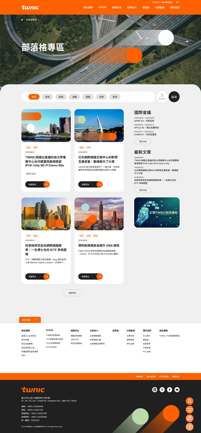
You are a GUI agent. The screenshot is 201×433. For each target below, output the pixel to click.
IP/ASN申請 (189, 409)
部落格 (115, 330)
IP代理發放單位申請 (54, 339)
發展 (88, 97)
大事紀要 (146, 347)
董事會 (146, 340)
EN (177, 2)
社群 (101, 97)
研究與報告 (164, 376)
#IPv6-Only (30, 174)
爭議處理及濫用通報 (29, 351)
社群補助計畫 (95, 340)
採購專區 (139, 376)
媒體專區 (176, 376)
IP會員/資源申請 (53, 335)
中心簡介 (146, 336)
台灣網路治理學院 (97, 344)
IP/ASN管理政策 (53, 343)
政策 (61, 97)
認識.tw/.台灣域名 (28, 336)
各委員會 (146, 344)
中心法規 (146, 351)
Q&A (23, 355)
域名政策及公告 (27, 347)
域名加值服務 (27, 344)
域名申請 (25, 340)
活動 (74, 97)
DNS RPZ (75, 339)
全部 (34, 97)
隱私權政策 (151, 376)
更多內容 (143, 141)
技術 (47, 97)
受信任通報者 (76, 343)
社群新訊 (130, 336)
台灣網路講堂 (95, 336)
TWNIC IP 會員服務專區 (162, 2)
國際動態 (130, 340)
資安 (115, 97)
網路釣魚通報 (76, 336)
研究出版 (130, 344)
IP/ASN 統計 (51, 347)
